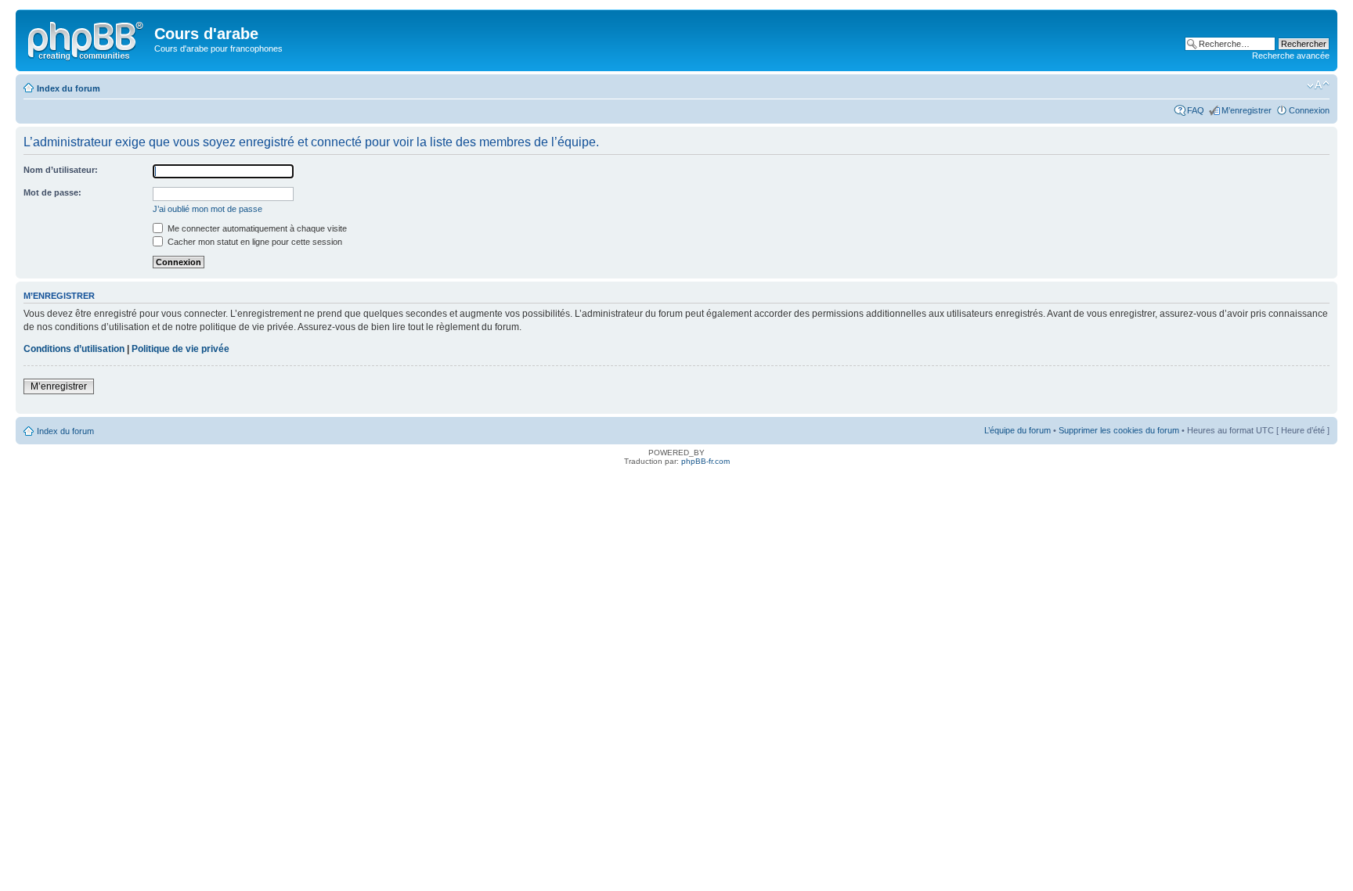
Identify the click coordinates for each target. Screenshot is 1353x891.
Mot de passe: (52, 192)
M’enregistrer (1246, 110)
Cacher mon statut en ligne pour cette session (253, 241)
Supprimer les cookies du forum (1119, 430)
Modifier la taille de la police (1318, 85)
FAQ (1195, 110)
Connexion (1309, 110)
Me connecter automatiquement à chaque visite (256, 228)
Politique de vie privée (180, 348)
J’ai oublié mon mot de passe (207, 209)
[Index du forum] (87, 38)
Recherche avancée (1291, 55)
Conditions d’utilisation (73, 348)
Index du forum (68, 88)
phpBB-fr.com (705, 461)
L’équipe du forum (1017, 430)
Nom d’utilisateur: (60, 169)
